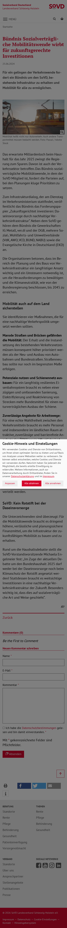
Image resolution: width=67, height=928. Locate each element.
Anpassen (10, 483)
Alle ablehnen (31, 483)
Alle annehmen (53, 483)
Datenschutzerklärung (22, 476)
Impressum (48, 476)
